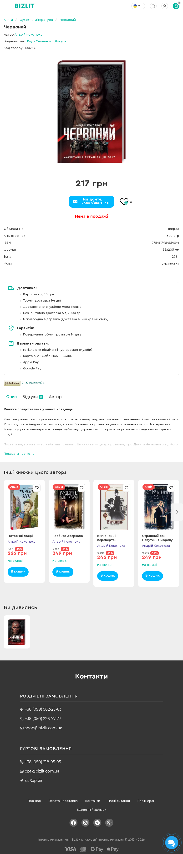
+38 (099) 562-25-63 (43, 709)
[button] (177, 512)
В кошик (18, 571)
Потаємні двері (20, 536)
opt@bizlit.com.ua (42, 771)
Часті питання (119, 801)
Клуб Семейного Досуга (46, 41)
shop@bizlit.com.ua (43, 728)
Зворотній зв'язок (91, 809)
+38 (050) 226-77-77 (43, 718)
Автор (55, 397)
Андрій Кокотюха (28, 34)
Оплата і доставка (63, 801)
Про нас (34, 801)
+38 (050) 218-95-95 (43, 762)
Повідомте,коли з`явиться (95, 201)
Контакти (92, 801)
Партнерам (146, 801)
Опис (11, 397)
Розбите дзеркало (67, 536)
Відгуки (32, 397)
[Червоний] (91, 111)
